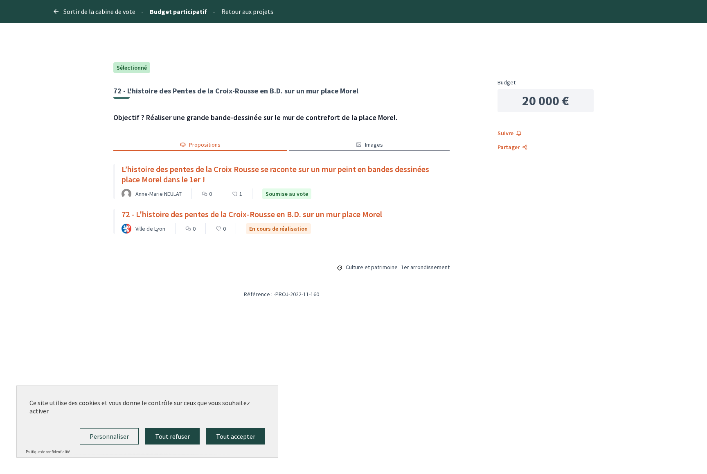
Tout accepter (235, 436)
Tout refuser (172, 436)
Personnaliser (109, 436)
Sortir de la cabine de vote (99, 11)
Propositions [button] (205, 144)
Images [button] (374, 144)
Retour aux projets (247, 11)
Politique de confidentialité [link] (48, 451)
